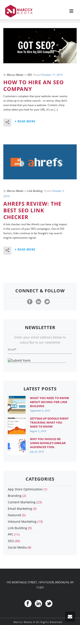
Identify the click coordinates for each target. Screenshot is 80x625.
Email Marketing (20, 509)
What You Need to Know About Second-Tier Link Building (49, 402)
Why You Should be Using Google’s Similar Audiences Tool (48, 443)
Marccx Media (15, 75)
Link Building (34, 191)
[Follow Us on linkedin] (38, 302)
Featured (14, 515)
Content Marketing (22, 502)
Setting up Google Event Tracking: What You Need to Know (49, 422)
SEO (29, 75)
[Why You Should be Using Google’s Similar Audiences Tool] (17, 446)
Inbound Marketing (22, 522)
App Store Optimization (25, 489)
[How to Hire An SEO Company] (40, 45)
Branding (15, 496)
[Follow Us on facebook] (29, 302)
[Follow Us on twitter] (47, 302)
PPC (10, 535)
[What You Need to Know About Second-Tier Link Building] (17, 405)
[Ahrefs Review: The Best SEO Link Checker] (40, 162)
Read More (26, 121)
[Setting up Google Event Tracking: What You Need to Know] (17, 425)
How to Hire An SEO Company (33, 85)
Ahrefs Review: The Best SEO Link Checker (32, 210)
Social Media (17, 547)
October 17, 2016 (52, 75)
